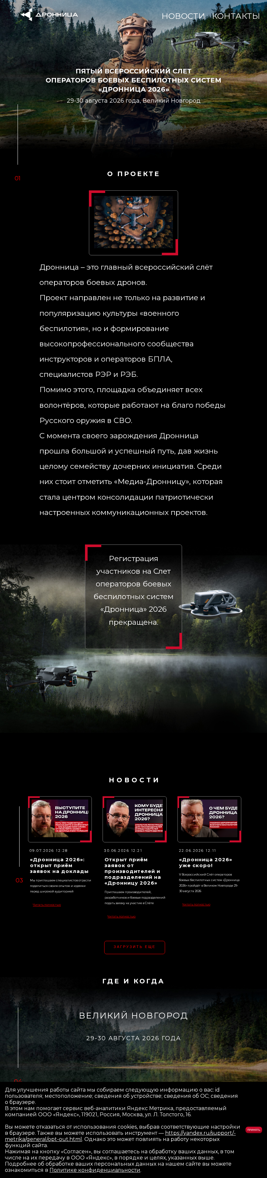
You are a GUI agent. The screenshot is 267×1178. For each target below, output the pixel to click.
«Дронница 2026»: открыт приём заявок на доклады (59, 865)
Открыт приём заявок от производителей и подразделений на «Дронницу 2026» (133, 871)
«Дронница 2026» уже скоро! (205, 862)
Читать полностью (47, 904)
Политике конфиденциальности (94, 1170)
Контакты (236, 16)
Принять (253, 1130)
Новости (183, 16)
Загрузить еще (135, 947)
